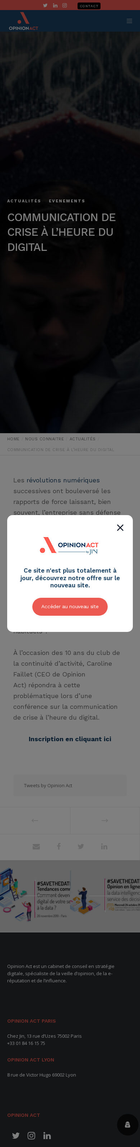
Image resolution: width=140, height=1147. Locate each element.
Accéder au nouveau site (69, 606)
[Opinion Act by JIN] (70, 563)
